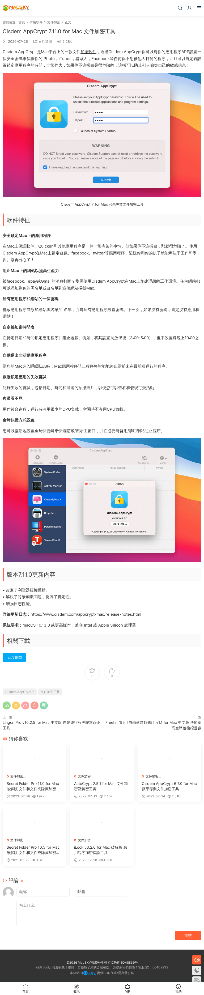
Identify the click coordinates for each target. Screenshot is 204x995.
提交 (188, 935)
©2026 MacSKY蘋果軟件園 (86, 962)
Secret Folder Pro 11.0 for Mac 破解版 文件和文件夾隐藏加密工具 (33, 786)
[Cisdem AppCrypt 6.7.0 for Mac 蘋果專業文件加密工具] (169, 758)
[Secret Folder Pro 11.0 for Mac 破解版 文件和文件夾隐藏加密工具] (34, 758)
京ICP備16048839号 (123, 962)
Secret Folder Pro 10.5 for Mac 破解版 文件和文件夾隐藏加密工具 (33, 850)
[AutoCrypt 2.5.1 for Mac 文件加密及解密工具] (102, 758)
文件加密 (45, 41)
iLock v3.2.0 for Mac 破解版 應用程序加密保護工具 (100, 850)
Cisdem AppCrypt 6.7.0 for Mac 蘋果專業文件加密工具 (169, 786)
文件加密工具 (50, 692)
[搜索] (179, 7)
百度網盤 (14, 657)
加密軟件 (88, 51)
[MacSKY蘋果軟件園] (16, 8)
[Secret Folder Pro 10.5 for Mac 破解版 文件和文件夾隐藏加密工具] (34, 822)
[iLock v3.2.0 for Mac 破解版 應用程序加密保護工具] (102, 822)
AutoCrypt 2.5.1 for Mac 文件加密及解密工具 (101, 786)
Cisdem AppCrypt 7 (19, 692)
